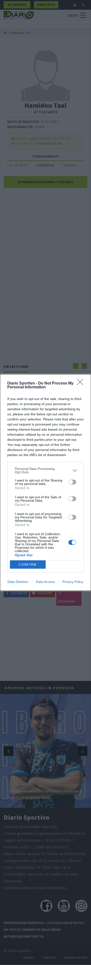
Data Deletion (18, 582)
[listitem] (45, 470)
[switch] (72, 482)
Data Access (45, 582)
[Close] (81, 383)
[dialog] (45, 482)
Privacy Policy (72, 582)
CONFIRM (28, 564)
